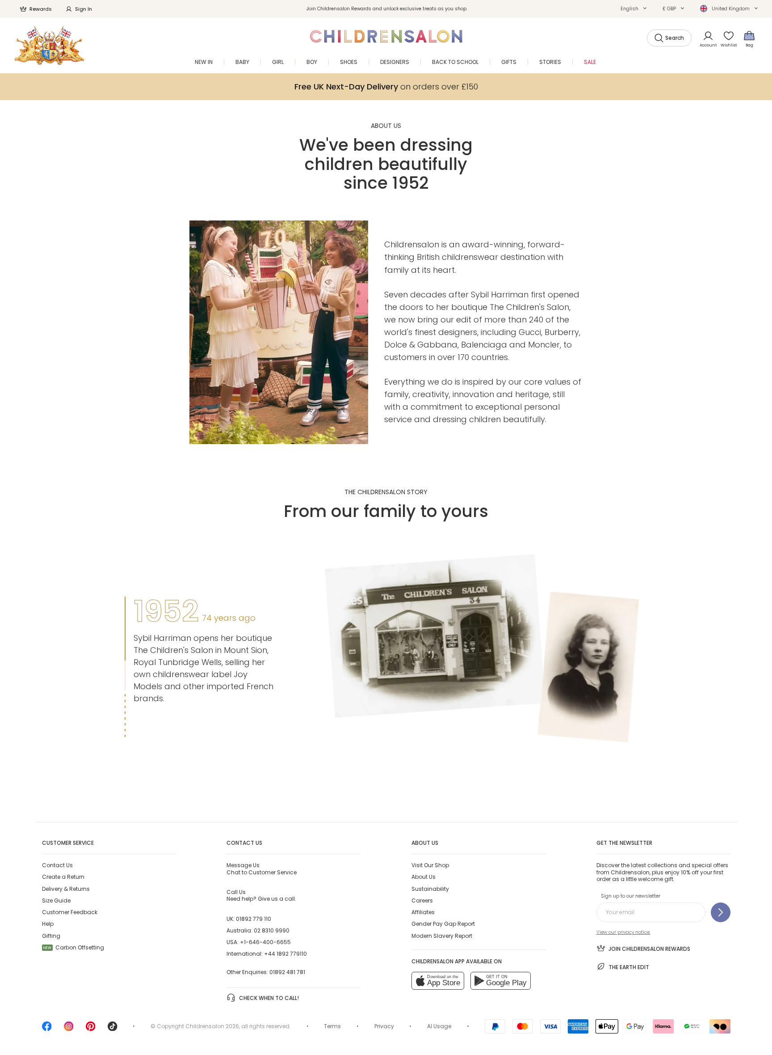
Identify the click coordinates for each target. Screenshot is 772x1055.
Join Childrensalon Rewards (649, 949)
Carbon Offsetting (73, 947)
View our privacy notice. (623, 932)
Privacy (384, 1026)
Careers (422, 900)
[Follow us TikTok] (112, 1029)
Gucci (530, 332)
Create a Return (63, 877)
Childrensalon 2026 (212, 1026)
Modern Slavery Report (441, 936)
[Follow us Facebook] (47, 1029)
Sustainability (430, 889)
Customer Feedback (69, 912)
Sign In (83, 9)
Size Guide (56, 900)
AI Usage (439, 1026)
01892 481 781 (287, 972)
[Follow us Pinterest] (91, 1029)
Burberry (562, 332)
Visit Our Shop (430, 865)
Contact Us (57, 865)
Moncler (544, 344)
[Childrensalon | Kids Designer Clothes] (49, 45)
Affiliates (423, 912)
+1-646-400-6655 (265, 942)
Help (48, 924)
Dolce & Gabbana (420, 344)
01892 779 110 (253, 919)
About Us (423, 877)
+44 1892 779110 (285, 954)
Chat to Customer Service (262, 868)
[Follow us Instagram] (69, 1029)
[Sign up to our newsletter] (720, 912)
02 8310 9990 (272, 930)
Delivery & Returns (66, 889)
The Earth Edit (628, 967)
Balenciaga (484, 344)
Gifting (51, 936)
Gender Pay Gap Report (443, 924)
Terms (332, 1026)
